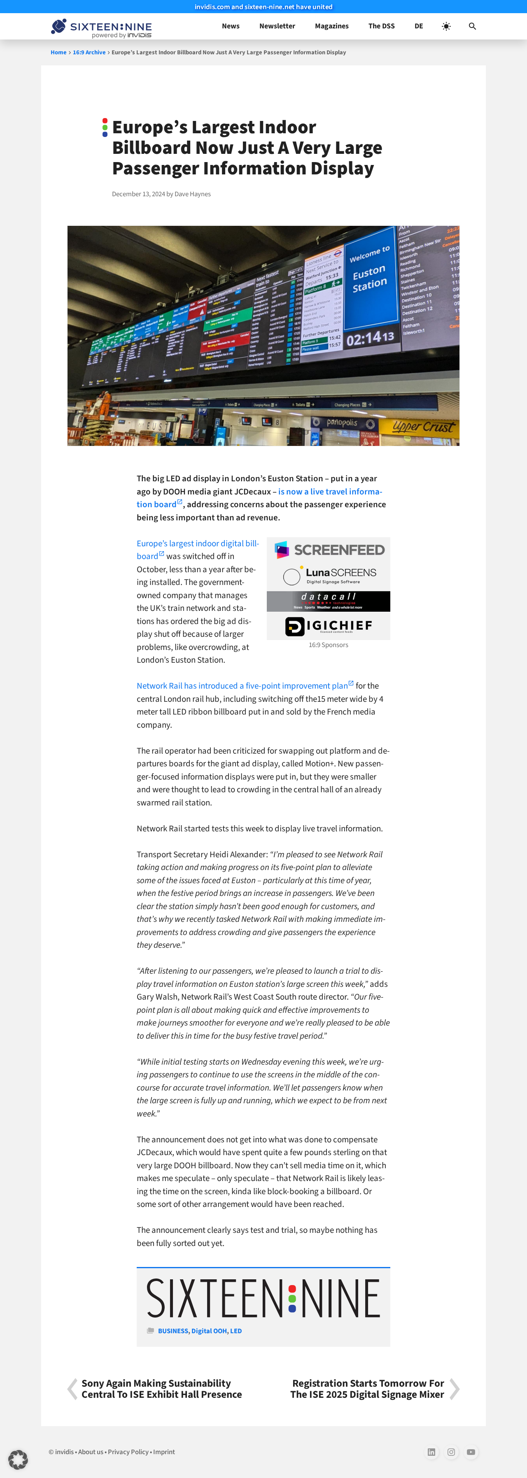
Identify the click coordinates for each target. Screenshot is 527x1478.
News (231, 26)
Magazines (332, 26)
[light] (446, 26)
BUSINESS (173, 1331)
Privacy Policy (128, 1452)
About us (90, 1452)
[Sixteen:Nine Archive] (263, 1315)
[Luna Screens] (328, 575)
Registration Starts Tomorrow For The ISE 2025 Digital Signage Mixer (367, 1389)
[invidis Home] (99, 26)
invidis (64, 1452)
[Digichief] (328, 627)
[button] (472, 26)
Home (59, 52)
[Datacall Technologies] (328, 601)
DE (419, 26)
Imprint (164, 1452)
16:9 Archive (89, 52)
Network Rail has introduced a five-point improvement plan (242, 686)
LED (236, 1331)
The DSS (381, 26)
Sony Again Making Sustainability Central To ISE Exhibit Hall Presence (162, 1389)
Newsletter (277, 26)
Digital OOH (209, 1331)
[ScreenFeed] (328, 550)
